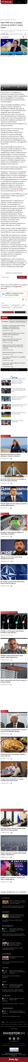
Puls (4, 981)
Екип (9, 1043)
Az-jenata (6, 996)
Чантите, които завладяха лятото (11, 1016)
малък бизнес (5, 305)
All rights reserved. (14, 1054)
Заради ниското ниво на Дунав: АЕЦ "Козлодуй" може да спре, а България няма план (12, 346)
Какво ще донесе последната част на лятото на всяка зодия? (17, 1011)
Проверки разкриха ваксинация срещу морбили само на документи (13, 333)
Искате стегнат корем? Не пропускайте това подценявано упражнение (17, 972)
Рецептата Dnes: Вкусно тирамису (12, 352)
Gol (3, 940)
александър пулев (17, 307)
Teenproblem (7, 1008)
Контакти (15, 1043)
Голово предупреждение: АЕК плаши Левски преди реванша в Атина (19, 390)
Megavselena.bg (14, 1028)
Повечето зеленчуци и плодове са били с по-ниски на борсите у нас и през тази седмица (17, 902)
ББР (23, 305)
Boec (26, 1026)
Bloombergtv (7, 926)
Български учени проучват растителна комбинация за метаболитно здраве (16, 986)
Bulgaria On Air (21, 1022)
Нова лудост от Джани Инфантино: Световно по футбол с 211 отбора (17, 382)
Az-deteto (6, 1026)
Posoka (22, 1026)
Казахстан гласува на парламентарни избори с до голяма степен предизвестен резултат (13, 906)
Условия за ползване (19, 1045)
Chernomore (18, 1026)
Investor (5, 898)
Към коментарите (20, 312)
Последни (4, 321)
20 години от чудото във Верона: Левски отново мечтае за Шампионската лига (19, 398)
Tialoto (5, 968)
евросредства (15, 305)
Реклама (21, 1043)
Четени (12, 321)
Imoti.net (25, 1024)
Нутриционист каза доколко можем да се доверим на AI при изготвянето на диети (16, 916)
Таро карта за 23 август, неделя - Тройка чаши (13, 1003)
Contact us (14, 1055)
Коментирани (20, 321)
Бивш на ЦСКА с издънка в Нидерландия (18, 421)
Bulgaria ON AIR (6, 307)
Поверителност (7, 1045)
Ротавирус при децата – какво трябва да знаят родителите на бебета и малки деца (13, 990)
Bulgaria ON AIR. (18, 190)
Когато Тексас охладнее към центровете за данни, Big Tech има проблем (16, 930)
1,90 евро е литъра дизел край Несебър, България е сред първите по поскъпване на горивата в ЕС (13, 327)
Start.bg (13, 1026)
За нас (5, 1043)
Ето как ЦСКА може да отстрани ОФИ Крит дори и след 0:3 (19, 405)
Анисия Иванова (5, 37)
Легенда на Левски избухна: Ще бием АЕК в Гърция (19, 413)
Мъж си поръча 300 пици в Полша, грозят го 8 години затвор (12, 339)
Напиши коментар (8, 312)
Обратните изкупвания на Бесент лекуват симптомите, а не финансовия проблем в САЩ (13, 934)
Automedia (6, 954)
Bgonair (5, 912)
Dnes (10, 1022)
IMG (3, 1022)
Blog (10, 1026)
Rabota (2, 1026)
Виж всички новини (14, 369)
